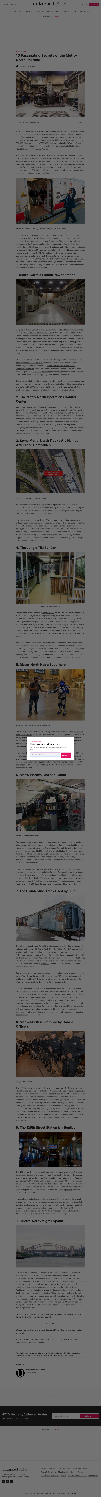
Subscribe (65, 755)
